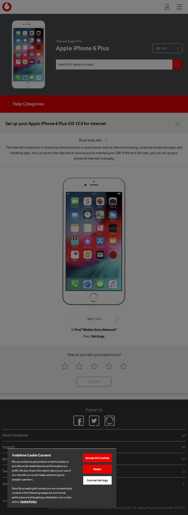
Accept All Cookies (97, 458)
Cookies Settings (97, 480)
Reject (97, 469)
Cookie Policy (28, 501)
